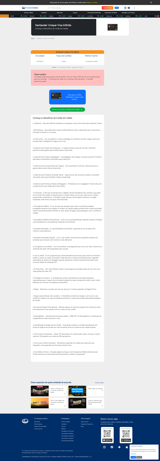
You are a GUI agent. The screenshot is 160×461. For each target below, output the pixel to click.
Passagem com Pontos (128, 12)
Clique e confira (92, 2)
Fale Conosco (84, 421)
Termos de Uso (38, 429)
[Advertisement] (80, 45)
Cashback (44, 12)
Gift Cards (60, 12)
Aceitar (133, 457)
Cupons (75, 12)
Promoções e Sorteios (67, 438)
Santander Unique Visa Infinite (53, 25)
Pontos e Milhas (28, 12)
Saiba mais (133, 454)
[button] (117, 8)
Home (32, 38)
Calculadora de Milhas (111, 12)
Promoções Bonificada (67, 440)
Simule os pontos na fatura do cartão (66, 109)
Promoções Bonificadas (94, 12)
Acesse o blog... (99, 383)
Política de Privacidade (40, 426)
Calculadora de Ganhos (67, 436)
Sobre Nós (37, 421)
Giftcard (63, 429)
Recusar (139, 457)
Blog (82, 426)
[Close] (157, 446)
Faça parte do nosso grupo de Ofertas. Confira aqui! (68, 2)
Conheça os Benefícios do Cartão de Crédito (51, 28)
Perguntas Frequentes (87, 424)
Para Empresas (38, 424)
